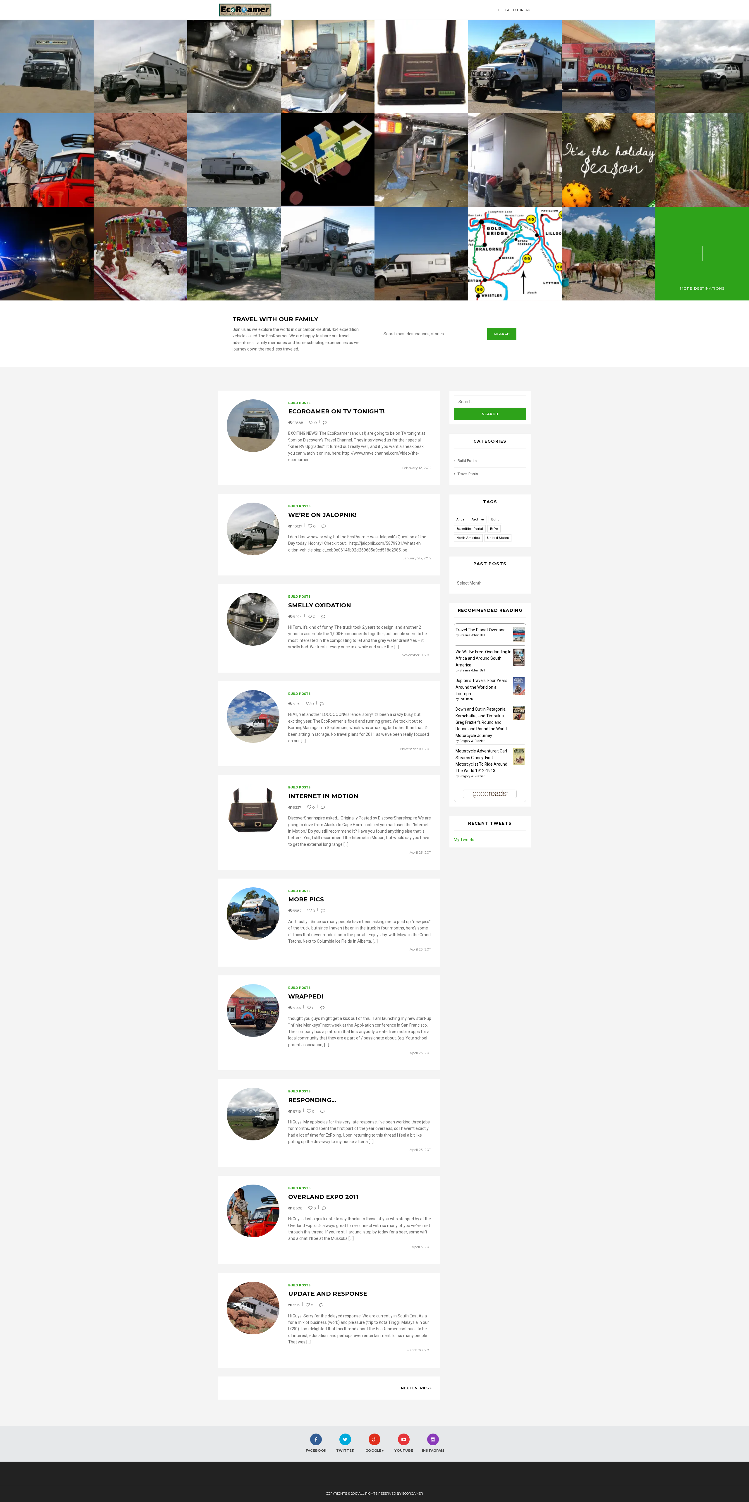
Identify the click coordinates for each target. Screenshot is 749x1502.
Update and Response (327, 1293)
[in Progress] (421, 160)
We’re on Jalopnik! (322, 514)
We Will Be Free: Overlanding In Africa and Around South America (483, 658)
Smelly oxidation (319, 605)
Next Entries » (416, 1388)
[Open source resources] (327, 160)
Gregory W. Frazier (472, 741)
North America (468, 538)
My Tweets (464, 839)
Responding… (312, 1100)
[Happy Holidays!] (140, 253)
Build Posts (299, 403)
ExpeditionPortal (469, 529)
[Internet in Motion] (421, 66)
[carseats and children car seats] (327, 66)
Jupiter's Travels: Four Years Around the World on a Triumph (481, 687)
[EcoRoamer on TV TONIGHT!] (47, 66)
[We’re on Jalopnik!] (140, 66)
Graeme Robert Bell (472, 635)
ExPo (494, 529)
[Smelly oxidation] (234, 66)
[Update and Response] (140, 160)
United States (498, 538)
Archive (478, 519)
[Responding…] (702, 66)
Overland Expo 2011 (323, 1196)
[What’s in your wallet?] (327, 253)
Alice (460, 519)
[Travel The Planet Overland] (519, 633)
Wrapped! (305, 996)
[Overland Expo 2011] (47, 160)
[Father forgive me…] (234, 160)
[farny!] (234, 253)
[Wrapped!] (608, 66)
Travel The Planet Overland (481, 630)
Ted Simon (466, 699)
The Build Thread (514, 10)
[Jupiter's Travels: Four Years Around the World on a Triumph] (519, 685)
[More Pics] (515, 66)
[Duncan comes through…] (515, 160)
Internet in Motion (323, 796)
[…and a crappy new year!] (47, 253)
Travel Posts (468, 474)
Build (495, 519)
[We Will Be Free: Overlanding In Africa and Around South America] (519, 657)
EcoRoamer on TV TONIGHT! (336, 411)
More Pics (306, 899)
